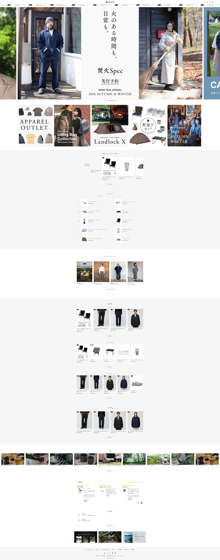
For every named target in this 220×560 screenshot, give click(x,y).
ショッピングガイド (89, 549)
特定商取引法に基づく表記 (111, 555)
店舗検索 (120, 549)
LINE (113, 553)
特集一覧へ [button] (110, 470)
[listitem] (86, 493)
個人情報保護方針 (103, 555)
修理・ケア (114, 549)
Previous (18, 125)
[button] (140, 482)
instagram (104, 553)
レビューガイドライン (120, 555)
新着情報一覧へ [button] (110, 525)
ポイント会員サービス (106, 549)
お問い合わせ (126, 549)
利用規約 (97, 555)
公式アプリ (97, 549)
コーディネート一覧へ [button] (110, 289)
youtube (115, 553)
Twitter (107, 553)
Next (202, 125)
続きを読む (86, 500)
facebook (110, 553)
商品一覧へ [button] (110, 184)
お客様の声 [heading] (80, 482)
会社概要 (132, 549)
